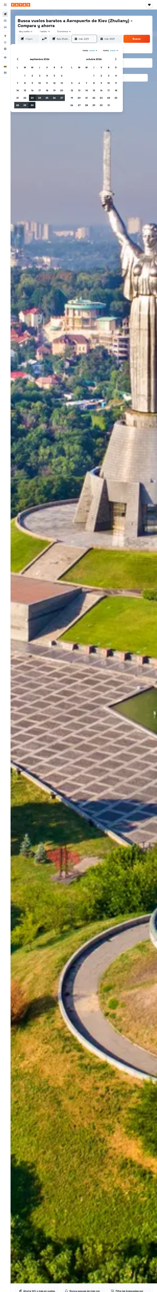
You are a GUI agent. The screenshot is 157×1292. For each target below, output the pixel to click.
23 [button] (32, 97)
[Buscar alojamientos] (5, 21)
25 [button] (47, 97)
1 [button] (24, 75)
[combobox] (64, 31)
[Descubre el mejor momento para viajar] (5, 49)
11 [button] (47, 83)
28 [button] (17, 105)
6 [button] (61, 75)
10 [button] (39, 83)
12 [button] (54, 83)
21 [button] (17, 97)
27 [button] (61, 97)
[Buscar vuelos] (5, 14)
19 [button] (54, 90)
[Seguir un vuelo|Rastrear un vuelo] (5, 42)
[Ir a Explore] (5, 36)
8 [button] (25, 83)
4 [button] (47, 75)
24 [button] (39, 97)
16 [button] (32, 90)
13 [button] (62, 83)
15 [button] (25, 90)
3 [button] (39, 75)
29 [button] (24, 105)
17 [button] (39, 90)
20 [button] (61, 90)
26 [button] (54, 97)
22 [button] (24, 97)
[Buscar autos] (5, 27)
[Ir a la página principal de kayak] (20, 5)
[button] (5, 4)
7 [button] (17, 83)
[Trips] (5, 58)
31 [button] (108, 105)
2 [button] (32, 75)
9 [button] (32, 83)
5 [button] (54, 75)
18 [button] (47, 90)
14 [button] (17, 90)
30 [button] (32, 105)
